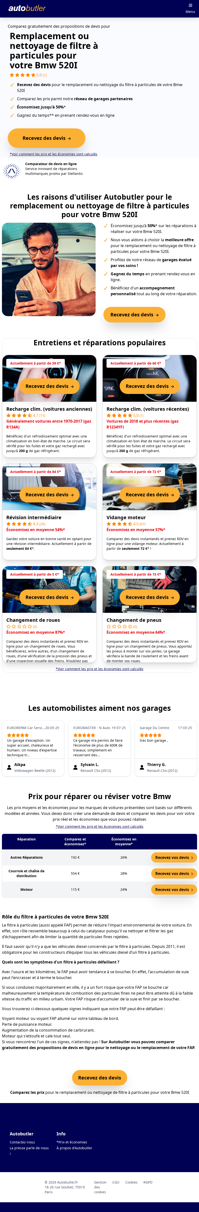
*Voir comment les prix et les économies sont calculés (53, 154)
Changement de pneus (134, 620)
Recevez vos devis (172, 857)
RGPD (147, 1182)
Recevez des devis (99, 1077)
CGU (115, 1182)
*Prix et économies (72, 1142)
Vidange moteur (126, 517)
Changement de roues (33, 620)
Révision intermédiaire (33, 517)
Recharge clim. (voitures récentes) (148, 409)
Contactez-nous (22, 1142)
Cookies (131, 1182)
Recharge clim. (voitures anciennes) (49, 409)
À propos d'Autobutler (74, 1148)
